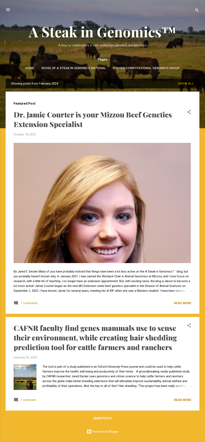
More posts (102, 418)
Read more (182, 303)
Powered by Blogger (105, 431)
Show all (186, 83)
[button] (189, 113)
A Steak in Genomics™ (102, 31)
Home (29, 68)
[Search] (197, 11)
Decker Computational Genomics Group (146, 68)
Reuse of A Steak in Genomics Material (73, 68)
